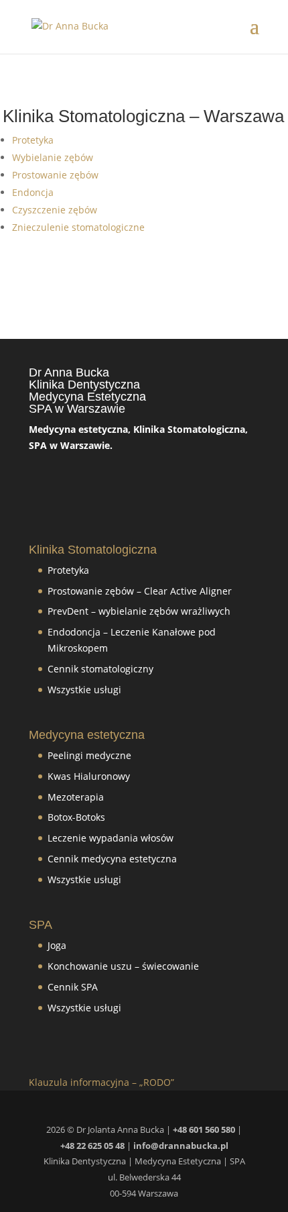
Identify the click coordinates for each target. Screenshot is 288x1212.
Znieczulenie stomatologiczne (78, 227)
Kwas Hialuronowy (89, 776)
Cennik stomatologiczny (100, 668)
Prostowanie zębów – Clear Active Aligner (140, 591)
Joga (57, 945)
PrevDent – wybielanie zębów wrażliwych (139, 611)
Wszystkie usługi (84, 689)
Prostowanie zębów (55, 174)
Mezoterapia (76, 797)
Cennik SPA (74, 986)
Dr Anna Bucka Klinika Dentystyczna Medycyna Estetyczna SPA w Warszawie (87, 390)
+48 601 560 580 (204, 1129)
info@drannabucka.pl (180, 1146)
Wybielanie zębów (52, 157)
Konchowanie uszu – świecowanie (123, 966)
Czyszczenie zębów (54, 209)
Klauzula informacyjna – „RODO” (101, 1082)
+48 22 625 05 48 (92, 1146)
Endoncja (33, 192)
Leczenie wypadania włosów (110, 837)
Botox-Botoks (76, 817)
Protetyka (33, 140)
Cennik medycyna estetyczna (112, 858)
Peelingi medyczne (89, 755)
